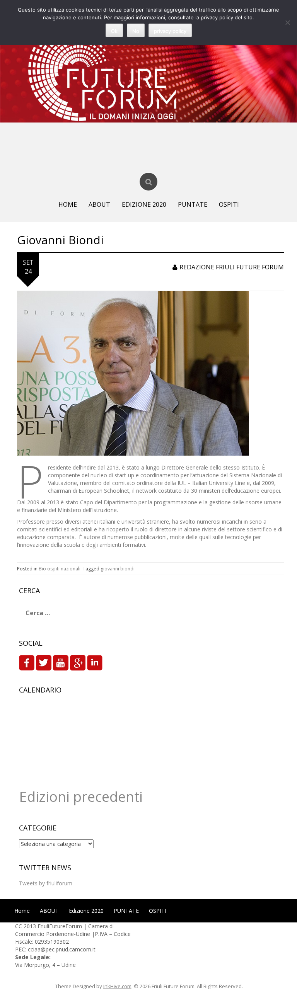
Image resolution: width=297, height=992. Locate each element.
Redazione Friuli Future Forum (231, 267)
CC (19, 926)
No (135, 31)
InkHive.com (117, 986)
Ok (114, 31)
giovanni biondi (118, 568)
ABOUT (99, 204)
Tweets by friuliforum (45, 883)
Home (67, 204)
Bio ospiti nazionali (59, 568)
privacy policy (170, 31)
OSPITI (229, 204)
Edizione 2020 (144, 204)
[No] (287, 22)
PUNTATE (192, 204)
